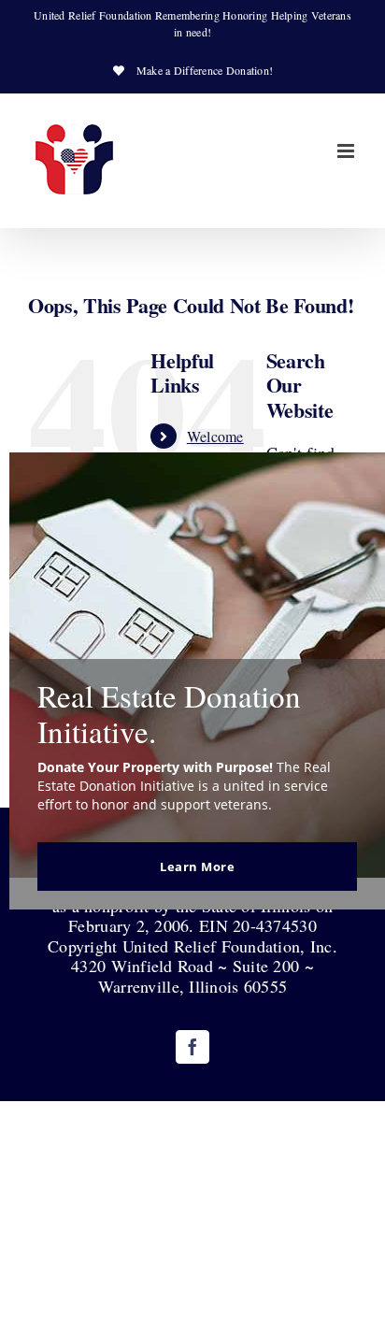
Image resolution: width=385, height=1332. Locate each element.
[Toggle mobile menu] (347, 151)
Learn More (197, 866)
